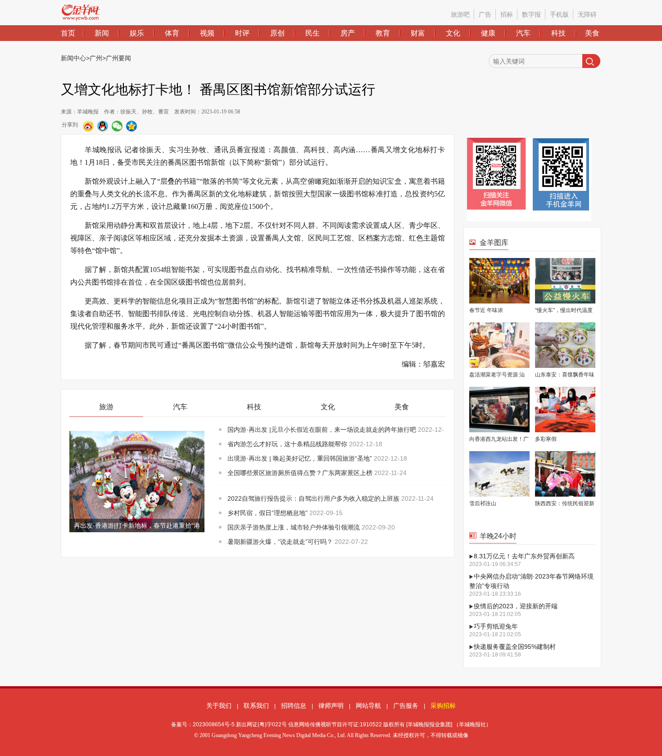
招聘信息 (293, 705)
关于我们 (218, 705)
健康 (488, 33)
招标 (506, 14)
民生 (312, 33)
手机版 (559, 14)
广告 (485, 14)
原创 (277, 33)
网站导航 (368, 705)
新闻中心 (73, 58)
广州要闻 (118, 58)
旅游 (106, 407)
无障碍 (587, 14)
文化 (453, 33)
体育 (172, 33)
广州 (96, 58)
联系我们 (256, 705)
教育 (383, 33)
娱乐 (137, 33)
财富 (418, 33)
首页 (68, 33)
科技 (558, 33)
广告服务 (405, 705)
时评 (242, 33)
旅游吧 (460, 14)
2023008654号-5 (214, 724)
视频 (207, 33)
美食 (592, 33)
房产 (347, 33)
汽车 (523, 33)
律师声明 (331, 705)
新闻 (102, 33)
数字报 (531, 14)
